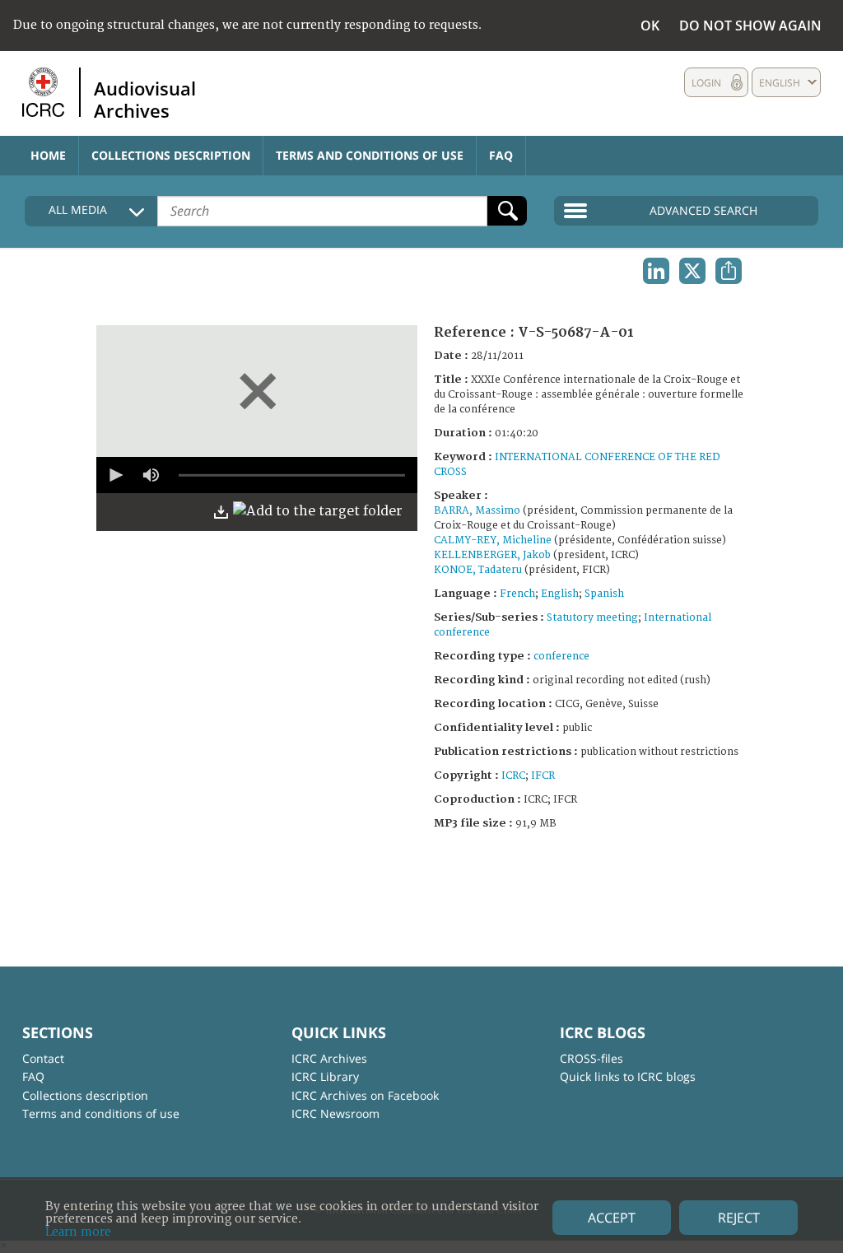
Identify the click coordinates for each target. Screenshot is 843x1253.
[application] (256, 475)
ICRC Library (325, 1076)
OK (649, 25)
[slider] (292, 475)
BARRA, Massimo (477, 511)
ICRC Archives (329, 1058)
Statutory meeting (592, 618)
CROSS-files (591, 1058)
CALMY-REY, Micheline (493, 540)
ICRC (513, 776)
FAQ (501, 155)
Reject (739, 1218)
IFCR (543, 776)
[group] (151, 475)
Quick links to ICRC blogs (628, 1076)
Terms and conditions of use (369, 155)
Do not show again (750, 25)
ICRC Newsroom (335, 1113)
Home (48, 155)
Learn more (78, 1232)
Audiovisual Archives (145, 99)
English (560, 594)
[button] (114, 475)
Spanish (604, 594)
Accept (612, 1218)
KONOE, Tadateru (478, 570)
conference (561, 656)
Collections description (170, 155)
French (517, 594)
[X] (692, 271)
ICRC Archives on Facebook (365, 1095)
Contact (43, 1058)
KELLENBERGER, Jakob (492, 555)
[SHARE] (728, 271)
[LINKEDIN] (656, 271)
